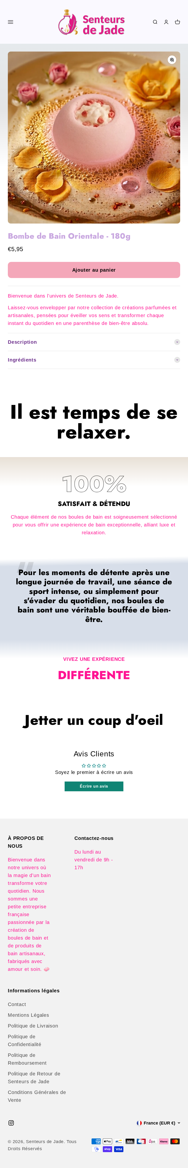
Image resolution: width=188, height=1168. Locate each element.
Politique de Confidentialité (24, 1040)
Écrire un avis (94, 786)
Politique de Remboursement (27, 1059)
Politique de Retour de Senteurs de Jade (34, 1077)
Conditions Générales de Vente (37, 1096)
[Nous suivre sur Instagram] (11, 1123)
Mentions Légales (28, 1015)
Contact (17, 1004)
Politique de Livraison (33, 1026)
